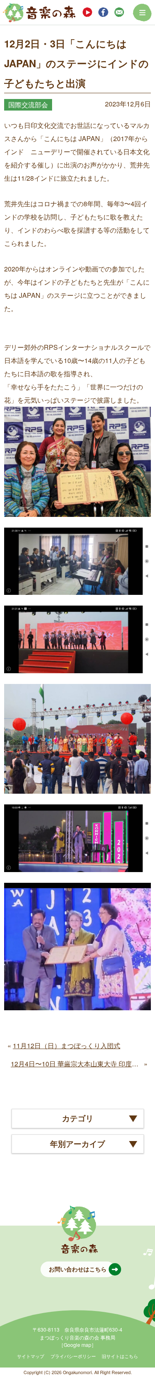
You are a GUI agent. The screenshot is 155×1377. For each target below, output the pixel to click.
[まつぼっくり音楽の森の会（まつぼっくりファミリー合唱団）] (39, 12)
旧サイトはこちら (120, 1356)
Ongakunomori (77, 1372)
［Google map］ (77, 1344)
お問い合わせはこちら (78, 1269)
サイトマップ (30, 1356)
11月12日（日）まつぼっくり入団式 (66, 1045)
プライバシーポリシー (73, 1356)
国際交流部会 (28, 104)
